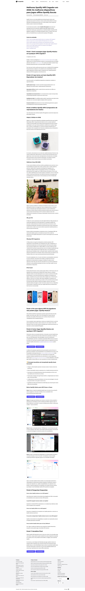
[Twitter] (58, 583)
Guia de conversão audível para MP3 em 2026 (38, 568)
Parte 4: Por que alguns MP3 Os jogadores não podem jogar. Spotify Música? (42, 43)
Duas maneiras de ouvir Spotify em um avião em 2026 (39, 576)
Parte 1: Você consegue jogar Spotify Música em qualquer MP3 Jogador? (41, 39)
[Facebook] (61, 583)
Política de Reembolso (61, 574)
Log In (64, 1)
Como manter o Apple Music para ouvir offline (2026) (39, 580)
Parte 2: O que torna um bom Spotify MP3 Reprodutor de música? (40, 40)
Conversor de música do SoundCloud (20, 578)
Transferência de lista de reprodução (20, 580)
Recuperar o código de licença (62, 564)
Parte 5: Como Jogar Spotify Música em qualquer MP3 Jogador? (39, 45)
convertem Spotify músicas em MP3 (47, 353)
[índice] (19, 1)
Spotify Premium (39, 62)
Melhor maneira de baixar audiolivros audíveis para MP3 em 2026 (41, 563)
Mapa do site (60, 565)
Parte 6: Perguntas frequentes (33, 46)
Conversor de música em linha (20, 576)
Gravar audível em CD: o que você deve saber (38, 574)
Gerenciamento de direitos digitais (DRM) (47, 59)
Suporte (57, 1)
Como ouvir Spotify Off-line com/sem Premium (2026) (39, 566)
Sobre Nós (59, 569)
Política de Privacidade (61, 573)
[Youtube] (63, 583)
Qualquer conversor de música (19, 584)
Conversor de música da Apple (20, 563)
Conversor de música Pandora (19, 574)
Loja (49, 1)
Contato (59, 570)
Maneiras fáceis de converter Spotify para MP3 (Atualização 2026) (41, 561)
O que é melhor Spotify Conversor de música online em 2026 (40, 573)
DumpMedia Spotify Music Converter (46, 341)
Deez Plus (17, 571)
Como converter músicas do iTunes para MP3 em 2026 (39, 569)
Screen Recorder (18, 582)
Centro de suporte (61, 561)
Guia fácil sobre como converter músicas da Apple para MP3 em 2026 (41, 578)
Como (53, 1)
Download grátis (31, 346)
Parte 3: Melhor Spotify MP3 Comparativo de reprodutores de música (40, 42)
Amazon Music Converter (20, 570)
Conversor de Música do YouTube (20, 567)
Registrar (67, 1)
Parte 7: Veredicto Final (31, 48)
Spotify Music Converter (20, 565)
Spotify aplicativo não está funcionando (39, 357)
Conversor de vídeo (19, 561)
